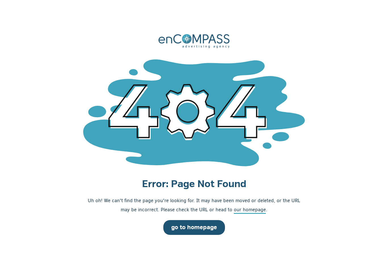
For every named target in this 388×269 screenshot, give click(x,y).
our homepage (250, 209)
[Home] (194, 41)
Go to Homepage (194, 227)
